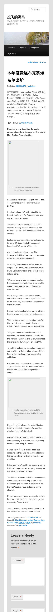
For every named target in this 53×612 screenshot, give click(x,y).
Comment (18, 560)
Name (17, 596)
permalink (23, 525)
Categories (34, 47)
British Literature (20, 520)
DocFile (22, 47)
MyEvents (12, 53)
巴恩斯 (21, 522)
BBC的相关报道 (25, 122)
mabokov (31, 86)
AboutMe (11, 47)
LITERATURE (32, 517)
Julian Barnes (34, 520)
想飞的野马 (16, 16)
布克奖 (27, 522)
